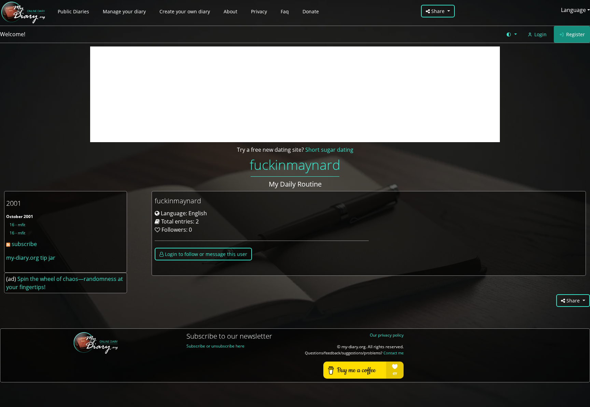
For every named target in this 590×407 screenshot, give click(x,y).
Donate (311, 11)
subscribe (23, 244)
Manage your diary (124, 11)
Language (573, 10)
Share (438, 11)
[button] (511, 34)
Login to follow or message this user (205, 254)
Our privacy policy (387, 335)
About (230, 11)
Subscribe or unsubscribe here (215, 346)
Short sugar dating (329, 149)
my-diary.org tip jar (30, 257)
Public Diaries (73, 11)
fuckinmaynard (295, 164)
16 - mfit (17, 225)
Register (575, 34)
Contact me (393, 353)
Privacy (259, 11)
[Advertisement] (295, 94)
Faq (285, 11)
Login (540, 34)
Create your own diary (184, 11)
